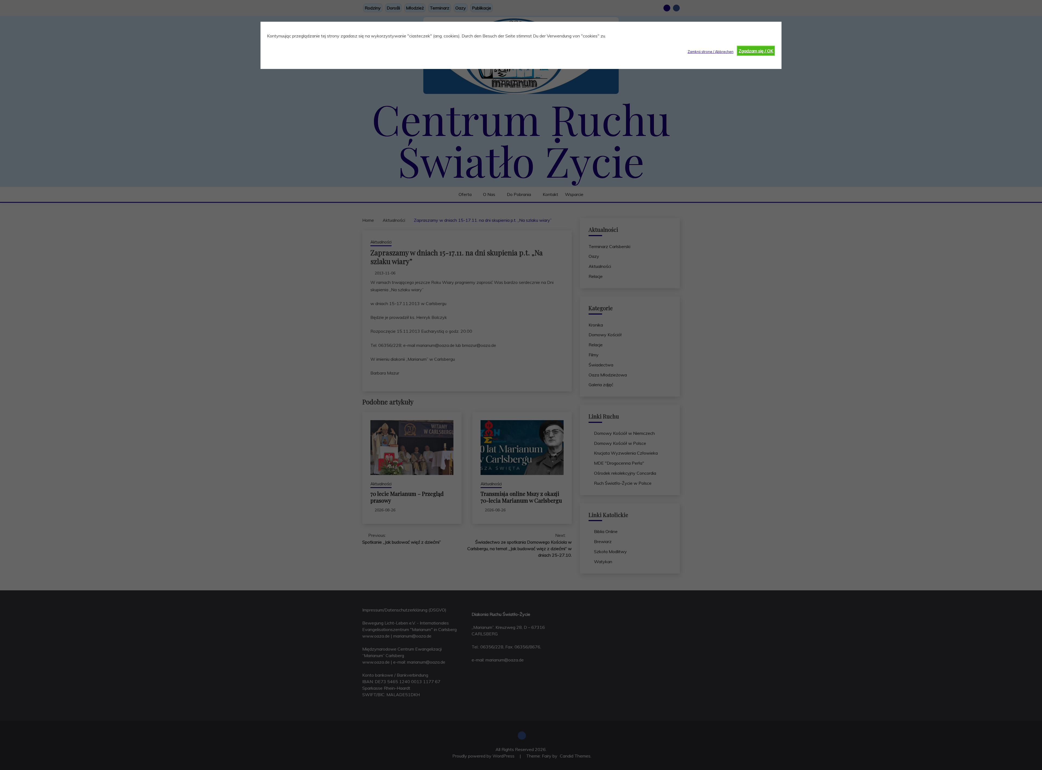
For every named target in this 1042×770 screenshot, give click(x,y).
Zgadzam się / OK (756, 50)
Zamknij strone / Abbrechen (710, 51)
